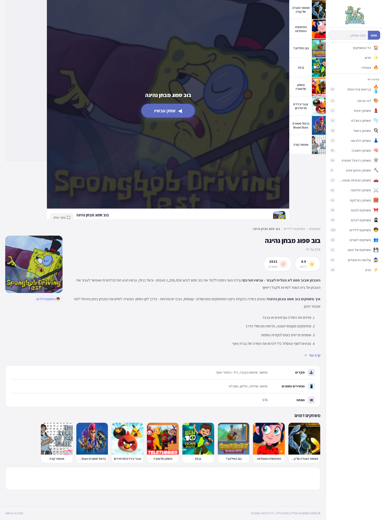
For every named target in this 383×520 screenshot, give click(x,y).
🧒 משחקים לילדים (48, 299)
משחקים (314, 229)
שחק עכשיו (168, 111)
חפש (374, 35)
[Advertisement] (26, 81)
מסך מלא (59, 217)
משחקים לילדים (294, 229)
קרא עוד (314, 355)
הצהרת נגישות (14, 513)
